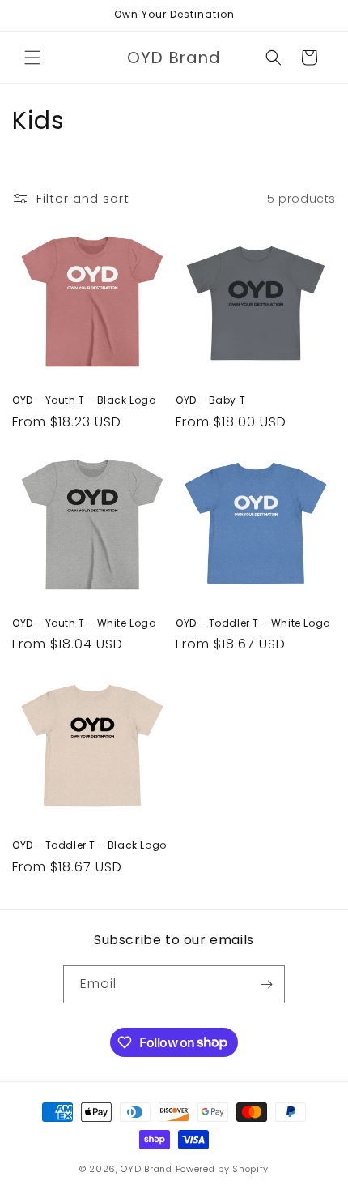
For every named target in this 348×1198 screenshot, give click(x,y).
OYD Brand (146, 1168)
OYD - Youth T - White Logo (84, 623)
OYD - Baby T (210, 400)
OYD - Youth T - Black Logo (84, 400)
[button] (32, 57)
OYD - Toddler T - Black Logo (89, 845)
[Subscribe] (266, 984)
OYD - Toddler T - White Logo (253, 623)
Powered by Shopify (222, 1168)
